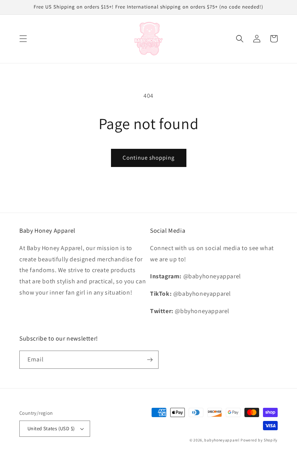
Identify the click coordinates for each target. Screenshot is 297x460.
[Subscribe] (149, 360)
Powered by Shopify (259, 440)
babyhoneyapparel (221, 440)
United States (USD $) (51, 428)
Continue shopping (149, 157)
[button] (23, 38)
